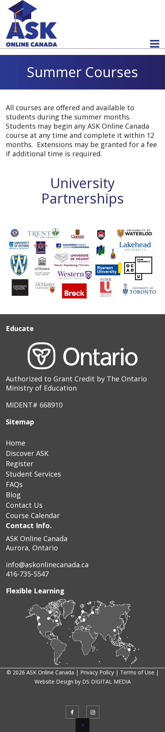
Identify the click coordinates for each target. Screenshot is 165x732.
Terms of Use (137, 672)
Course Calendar (33, 515)
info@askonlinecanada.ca (47, 564)
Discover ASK (27, 453)
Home (15, 442)
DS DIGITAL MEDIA (106, 681)
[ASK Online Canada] (31, 43)
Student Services (33, 474)
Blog (13, 494)
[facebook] (72, 712)
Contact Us (24, 505)
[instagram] (92, 712)
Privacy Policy (97, 672)
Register (19, 463)
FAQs (14, 484)
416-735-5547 (27, 573)
